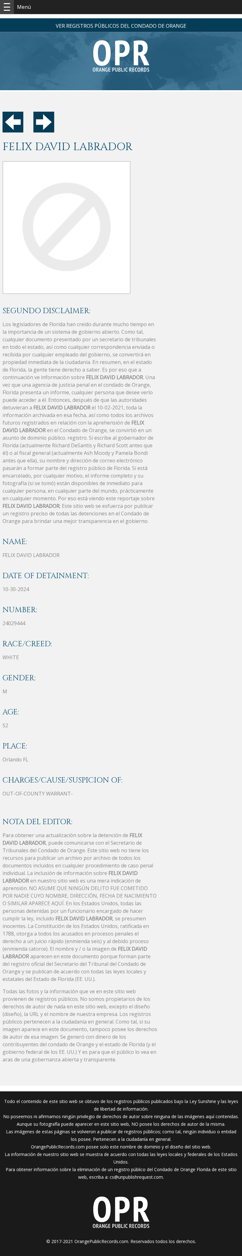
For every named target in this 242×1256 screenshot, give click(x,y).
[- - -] (7, 7)
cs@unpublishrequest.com (136, 1177)
